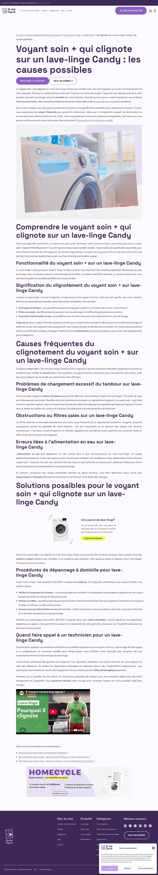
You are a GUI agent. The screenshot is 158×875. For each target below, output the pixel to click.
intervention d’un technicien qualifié (95, 120)
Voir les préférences (145, 868)
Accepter (109, 868)
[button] (153, 848)
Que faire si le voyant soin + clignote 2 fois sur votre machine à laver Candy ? (56, 761)
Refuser (127, 868)
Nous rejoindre (136, 835)
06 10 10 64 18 (44, 3)
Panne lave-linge (72, 35)
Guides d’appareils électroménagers (43, 35)
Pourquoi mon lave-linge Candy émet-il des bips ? (43, 752)
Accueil (19, 35)
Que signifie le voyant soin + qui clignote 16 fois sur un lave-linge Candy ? (54, 756)
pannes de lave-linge (104, 101)
